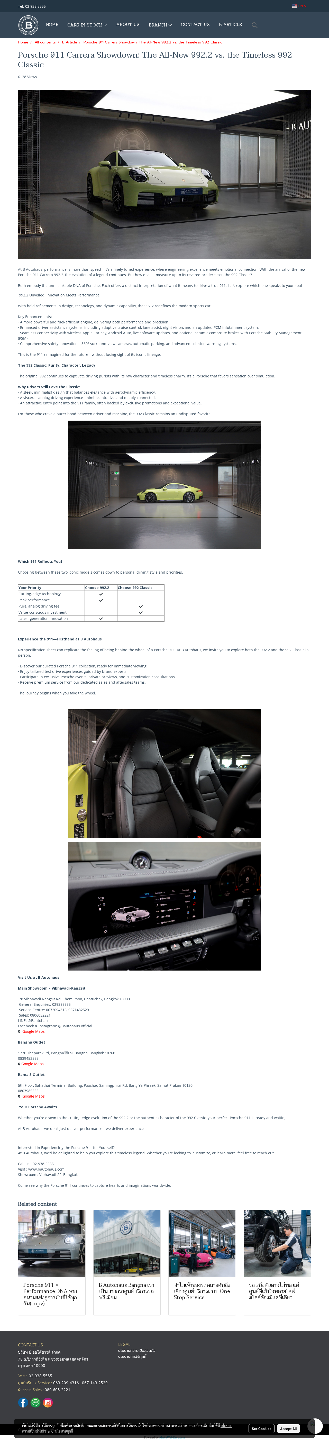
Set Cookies (261, 1428)
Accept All (288, 1428)
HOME (52, 25)
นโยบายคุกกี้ (64, 1431)
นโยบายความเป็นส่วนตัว (137, 1350)
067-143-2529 (95, 1382)
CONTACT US (195, 25)
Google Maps (33, 1031)
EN (300, 6)
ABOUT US (128, 25)
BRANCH (158, 25)
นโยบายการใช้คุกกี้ (132, 1356)
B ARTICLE (230, 25)
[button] (254, 25)
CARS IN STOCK (85, 25)
